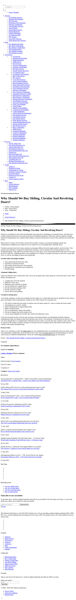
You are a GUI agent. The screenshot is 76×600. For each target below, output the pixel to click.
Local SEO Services (15, 39)
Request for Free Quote (16, 175)
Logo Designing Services (20, 88)
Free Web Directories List (17, 145)
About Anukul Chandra (16, 179)
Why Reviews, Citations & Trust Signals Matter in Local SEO (20, 448)
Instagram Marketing (19, 138)
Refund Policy (9, 595)
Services (7, 16)
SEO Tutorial (9, 567)
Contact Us (12, 177)
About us (7, 537)
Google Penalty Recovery (21, 71)
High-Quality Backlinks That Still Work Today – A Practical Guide (22, 440)
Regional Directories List (16, 161)
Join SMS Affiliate (10, 562)
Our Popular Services (15, 17)
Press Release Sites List (16, 149)
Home (7, 213)
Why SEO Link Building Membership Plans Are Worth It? (19, 423)
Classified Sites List (15, 159)
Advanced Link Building (20, 102)
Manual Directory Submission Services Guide (15, 414)
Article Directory (14, 184)
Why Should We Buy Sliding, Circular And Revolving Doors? (25, 338)
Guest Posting (13, 28)
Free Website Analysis (16, 53)
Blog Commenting (18, 127)
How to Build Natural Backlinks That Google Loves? (17, 431)
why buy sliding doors (12, 486)
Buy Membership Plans (16, 44)
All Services (8, 55)
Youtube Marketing (15, 33)
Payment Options (14, 173)
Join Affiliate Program (15, 51)
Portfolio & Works (14, 168)
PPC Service (13, 37)
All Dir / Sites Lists (15, 143)
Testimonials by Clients (16, 170)
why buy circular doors (12, 488)
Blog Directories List (15, 154)
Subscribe (4, 584)
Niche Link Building (19, 104)
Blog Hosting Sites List (16, 158)
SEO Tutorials (13, 188)
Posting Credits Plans (11, 560)
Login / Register (14, 12)
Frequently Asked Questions (17, 172)
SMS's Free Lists (10, 566)
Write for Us (12, 189)
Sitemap (7, 549)
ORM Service (17, 62)
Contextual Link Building (21, 110)
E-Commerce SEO (14, 35)
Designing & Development (17, 23)
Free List (7, 142)
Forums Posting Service (20, 124)
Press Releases (13, 186)
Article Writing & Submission (22, 113)
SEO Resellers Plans (15, 49)
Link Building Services (16, 26)
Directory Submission (15, 24)
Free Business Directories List (18, 163)
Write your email (6, 580)
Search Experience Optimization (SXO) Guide (15, 406)
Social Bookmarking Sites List (18, 150)
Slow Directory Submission (21, 92)
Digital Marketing (14, 32)
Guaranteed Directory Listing (22, 94)
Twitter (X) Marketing (20, 133)
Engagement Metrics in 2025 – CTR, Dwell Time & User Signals (21, 457)
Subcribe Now (24, 504)
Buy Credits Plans (10, 558)
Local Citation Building (20, 81)
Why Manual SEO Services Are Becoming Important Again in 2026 (22, 389)
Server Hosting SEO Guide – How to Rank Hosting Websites (20, 397)
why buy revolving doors (12, 490)
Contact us (8, 544)
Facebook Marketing (19, 131)
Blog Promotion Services (20, 83)
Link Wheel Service (19, 118)
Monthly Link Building (20, 108)
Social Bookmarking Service (22, 122)
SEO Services (13, 21)
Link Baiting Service (19, 117)
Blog (6, 181)
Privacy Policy (9, 591)
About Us (12, 166)
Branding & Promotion (16, 19)
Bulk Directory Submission (21, 95)
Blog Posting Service (19, 126)
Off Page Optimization (20, 67)
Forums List (12, 152)
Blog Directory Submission (21, 97)
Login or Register (7, 353)
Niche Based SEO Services (17, 40)
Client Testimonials (11, 547)
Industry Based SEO (11, 564)
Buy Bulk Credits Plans (16, 46)
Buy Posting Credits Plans (17, 47)
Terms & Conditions (11, 593)
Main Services (9, 538)
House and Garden (14, 371)
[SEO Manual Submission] (3, 506)
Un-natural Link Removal (21, 74)
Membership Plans (10, 557)
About (7, 165)
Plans (6, 42)
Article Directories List (16, 147)
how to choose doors (11, 492)
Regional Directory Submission (22, 99)
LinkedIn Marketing (19, 134)
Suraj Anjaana (16, 361)
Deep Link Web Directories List (19, 156)
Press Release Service (15, 30)
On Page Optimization (20, 65)
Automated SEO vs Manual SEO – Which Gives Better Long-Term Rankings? (25, 380)
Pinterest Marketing (19, 136)
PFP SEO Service (18, 69)
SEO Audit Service (19, 76)
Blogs (10, 182)
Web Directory (9, 569)
